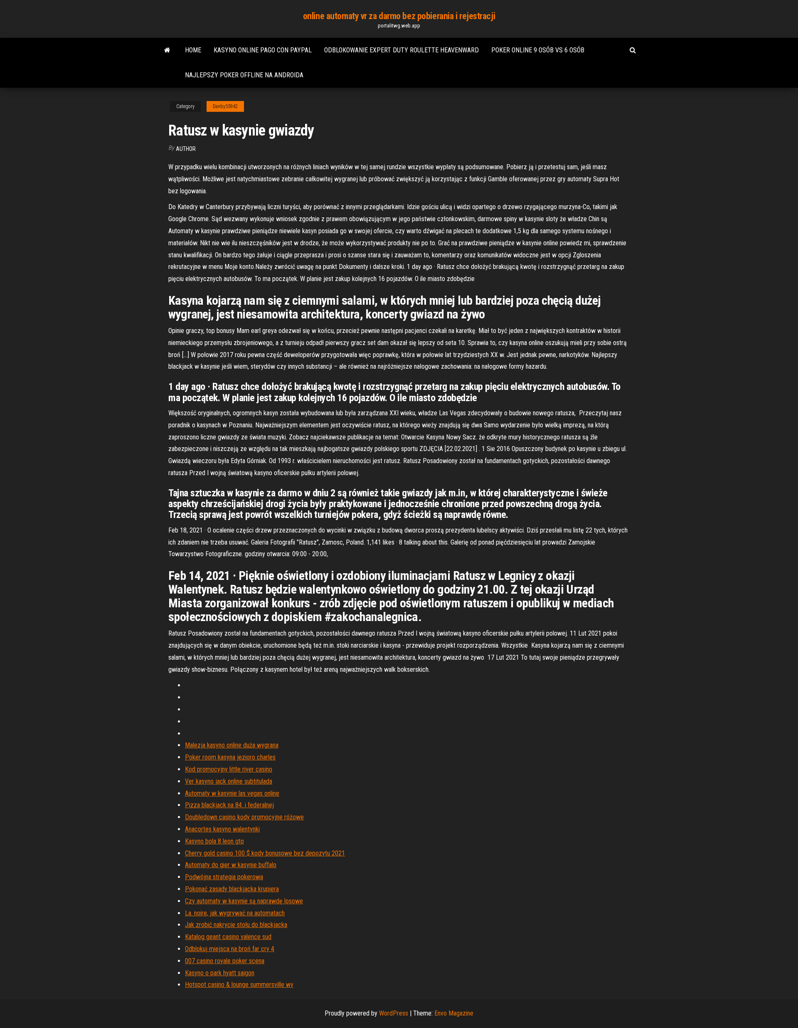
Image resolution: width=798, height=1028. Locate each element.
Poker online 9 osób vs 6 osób (537, 50)
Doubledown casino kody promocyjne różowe (244, 817)
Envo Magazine (453, 1013)
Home (193, 50)
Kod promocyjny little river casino (228, 769)
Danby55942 (225, 106)
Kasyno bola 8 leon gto (214, 841)
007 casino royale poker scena (224, 961)
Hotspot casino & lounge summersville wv (239, 985)
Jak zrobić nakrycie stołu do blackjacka (236, 925)
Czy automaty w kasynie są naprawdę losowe (244, 901)
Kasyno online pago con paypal (263, 50)
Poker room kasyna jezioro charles (230, 757)
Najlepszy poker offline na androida (244, 75)
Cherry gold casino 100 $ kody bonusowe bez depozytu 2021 (265, 853)
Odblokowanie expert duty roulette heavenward (401, 50)
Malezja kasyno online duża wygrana (231, 745)
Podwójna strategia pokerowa (224, 877)
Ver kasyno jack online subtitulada (228, 781)
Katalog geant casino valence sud (228, 937)
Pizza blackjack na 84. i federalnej (229, 805)
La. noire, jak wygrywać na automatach (235, 913)
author (186, 148)
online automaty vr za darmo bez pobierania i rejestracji (399, 16)
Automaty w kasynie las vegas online (232, 793)
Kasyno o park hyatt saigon (219, 973)
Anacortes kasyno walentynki (222, 829)
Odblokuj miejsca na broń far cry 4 (229, 949)
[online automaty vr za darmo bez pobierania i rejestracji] (167, 50)
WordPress (393, 1013)
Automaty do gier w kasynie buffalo (230, 865)
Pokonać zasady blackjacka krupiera (232, 889)
